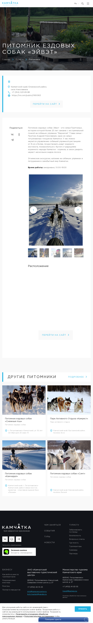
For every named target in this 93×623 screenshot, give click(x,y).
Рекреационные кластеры (9, 581)
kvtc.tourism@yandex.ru (37, 594)
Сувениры (73, 550)
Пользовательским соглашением (39, 616)
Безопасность (75, 535)
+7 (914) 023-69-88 (21, 92)
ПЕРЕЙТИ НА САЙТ (45, 104)
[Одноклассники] (19, 134)
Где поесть (73, 543)
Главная (6, 60)
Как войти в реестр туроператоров (10, 575)
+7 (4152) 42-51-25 (35, 587)
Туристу (19, 60)
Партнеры (73, 553)
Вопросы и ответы (77, 539)
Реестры (6, 586)
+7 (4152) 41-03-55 (70, 586)
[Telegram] (12, 140)
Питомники (34, 60)
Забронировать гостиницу (75, 531)
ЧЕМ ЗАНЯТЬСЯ (52, 525)
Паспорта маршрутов (11, 590)
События (49, 531)
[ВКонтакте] (12, 134)
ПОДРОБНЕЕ (76, 377)
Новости (49, 542)
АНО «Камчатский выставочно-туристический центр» (42, 572)
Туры (47, 537)
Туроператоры (75, 546)
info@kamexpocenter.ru (37, 591)
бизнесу (7, 570)
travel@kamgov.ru (70, 591)
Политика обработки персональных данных (74, 596)
